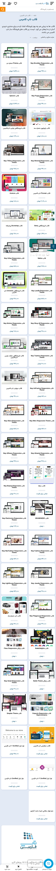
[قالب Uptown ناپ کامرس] (14, 85)
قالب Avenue (14, 193)
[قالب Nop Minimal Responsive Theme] (41, 150)
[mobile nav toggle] (51, 3)
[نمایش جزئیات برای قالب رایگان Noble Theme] (41, 670)
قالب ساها (41, 486)
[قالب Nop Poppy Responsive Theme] (41, 85)
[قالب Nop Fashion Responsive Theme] (41, 540)
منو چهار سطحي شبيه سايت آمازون (41, 811)
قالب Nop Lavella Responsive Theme (41, 292)
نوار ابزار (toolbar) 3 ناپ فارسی (42, 778)
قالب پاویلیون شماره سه (42, 128)
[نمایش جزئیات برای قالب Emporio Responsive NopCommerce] (41, 702)
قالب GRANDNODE (42, 518)
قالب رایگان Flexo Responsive (14, 648)
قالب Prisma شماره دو (14, 63)
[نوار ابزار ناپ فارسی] (14, 767)
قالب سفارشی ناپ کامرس (41, 746)
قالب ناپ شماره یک (14, 616)
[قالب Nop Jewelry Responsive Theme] (41, 572)
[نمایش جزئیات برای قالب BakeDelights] (41, 637)
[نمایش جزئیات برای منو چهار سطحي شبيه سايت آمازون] (41, 800)
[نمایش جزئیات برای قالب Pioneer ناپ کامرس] (41, 182)
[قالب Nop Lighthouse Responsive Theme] (14, 572)
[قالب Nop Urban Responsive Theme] (14, 247)
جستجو (2, 9)
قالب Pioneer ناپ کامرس (41, 193)
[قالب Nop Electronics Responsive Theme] (14, 507)
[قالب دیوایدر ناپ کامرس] (14, 377)
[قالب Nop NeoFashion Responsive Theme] (14, 540)
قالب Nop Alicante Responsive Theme (42, 454)
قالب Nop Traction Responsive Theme (42, 357)
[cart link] (4, 3)
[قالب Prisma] (14, 52)
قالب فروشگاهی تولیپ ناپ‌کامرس (14, 128)
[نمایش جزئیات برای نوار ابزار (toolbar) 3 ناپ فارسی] (41, 767)
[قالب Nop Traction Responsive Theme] (41, 345)
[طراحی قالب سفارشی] (41, 735)
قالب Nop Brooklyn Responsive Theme (42, 64)
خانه (35, 15)
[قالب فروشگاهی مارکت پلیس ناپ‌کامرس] (14, 345)
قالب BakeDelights (41, 648)
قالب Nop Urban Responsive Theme (14, 259)
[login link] (9, 3)
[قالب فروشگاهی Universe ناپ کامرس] (14, 280)
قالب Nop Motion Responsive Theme (14, 324)
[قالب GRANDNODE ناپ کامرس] (41, 507)
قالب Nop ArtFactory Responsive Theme (42, 389)
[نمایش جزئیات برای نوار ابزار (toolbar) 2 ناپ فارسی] (14, 735)
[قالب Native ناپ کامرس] (41, 247)
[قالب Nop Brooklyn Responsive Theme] (41, 52)
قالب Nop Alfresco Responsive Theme (14, 454)
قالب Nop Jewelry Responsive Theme (42, 584)
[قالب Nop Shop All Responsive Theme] (41, 312)
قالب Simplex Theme (14, 713)
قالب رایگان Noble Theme (41, 681)
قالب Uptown (14, 96)
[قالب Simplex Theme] (14, 702)
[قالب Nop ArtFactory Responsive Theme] (41, 377)
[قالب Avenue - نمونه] (14, 182)
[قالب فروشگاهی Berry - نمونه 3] (41, 215)
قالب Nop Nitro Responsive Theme (41, 421)
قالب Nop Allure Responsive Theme (14, 422)
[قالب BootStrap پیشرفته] (14, 215)
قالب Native (42, 258)
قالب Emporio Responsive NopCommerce (41, 714)
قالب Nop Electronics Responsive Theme (14, 519)
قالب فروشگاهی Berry (41, 226)
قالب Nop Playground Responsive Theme (42, 617)
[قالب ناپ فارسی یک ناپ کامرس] (14, 605)
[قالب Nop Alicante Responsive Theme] (41, 442)
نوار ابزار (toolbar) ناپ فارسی (14, 778)
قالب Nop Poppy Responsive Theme (42, 97)
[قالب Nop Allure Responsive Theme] (14, 410)
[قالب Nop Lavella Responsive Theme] (41, 280)
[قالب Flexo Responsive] (14, 637)
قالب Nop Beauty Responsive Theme (14, 487)
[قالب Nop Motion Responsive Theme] (14, 312)
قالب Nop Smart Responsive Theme (14, 682)
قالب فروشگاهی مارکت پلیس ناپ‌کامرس (14, 357)
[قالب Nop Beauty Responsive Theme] (14, 475)
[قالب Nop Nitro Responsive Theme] (41, 410)
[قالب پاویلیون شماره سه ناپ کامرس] (41, 117)
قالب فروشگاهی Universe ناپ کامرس (14, 292)
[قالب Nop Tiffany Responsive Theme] (14, 150)
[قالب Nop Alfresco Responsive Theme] (14, 442)
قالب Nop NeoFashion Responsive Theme (14, 552)
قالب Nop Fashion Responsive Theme (42, 552)
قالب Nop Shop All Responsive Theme (42, 324)
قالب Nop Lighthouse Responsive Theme (14, 584)
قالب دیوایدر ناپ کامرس (14, 388)
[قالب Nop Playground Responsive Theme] (41, 605)
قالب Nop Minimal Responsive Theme (42, 162)
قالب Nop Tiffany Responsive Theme (14, 162)
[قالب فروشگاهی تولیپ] (14, 117)
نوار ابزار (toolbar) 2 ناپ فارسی (14, 746)
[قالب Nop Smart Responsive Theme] (14, 670)
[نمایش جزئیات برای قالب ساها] (41, 475)
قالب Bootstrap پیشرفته (14, 226)
